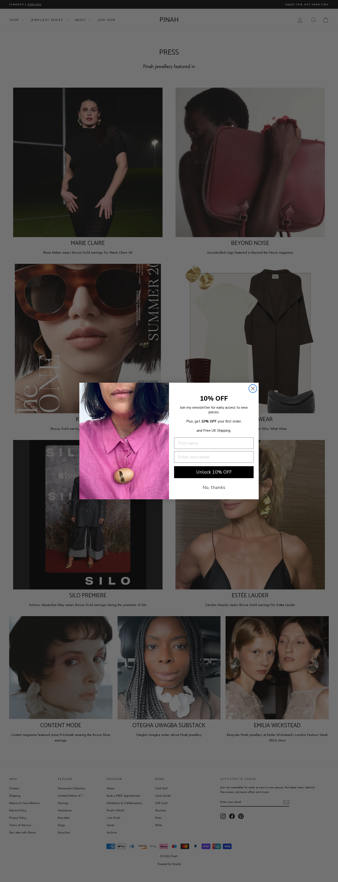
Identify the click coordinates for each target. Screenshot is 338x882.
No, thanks (214, 487)
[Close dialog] (253, 389)
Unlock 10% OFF (214, 472)
